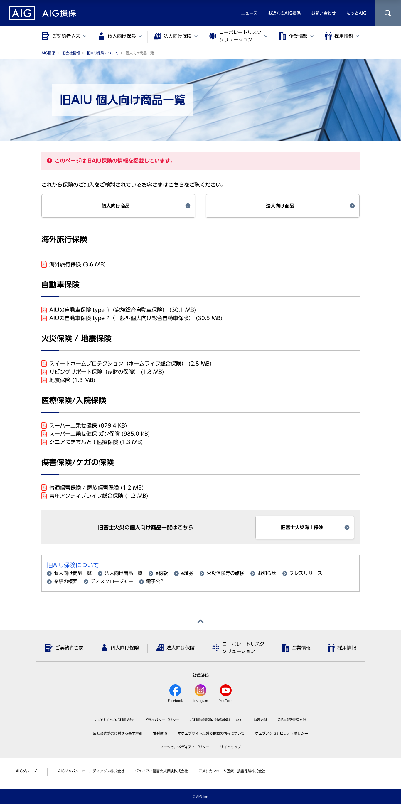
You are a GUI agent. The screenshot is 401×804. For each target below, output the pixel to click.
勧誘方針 (260, 719)
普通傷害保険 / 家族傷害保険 (96, 487)
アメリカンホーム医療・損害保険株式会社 (231, 771)
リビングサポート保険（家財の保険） (106, 371)
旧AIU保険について (73, 565)
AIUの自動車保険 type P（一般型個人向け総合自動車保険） (136, 318)
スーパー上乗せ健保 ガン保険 (99, 433)
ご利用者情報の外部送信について (216, 719)
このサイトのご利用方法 (114, 719)
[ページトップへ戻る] (200, 621)
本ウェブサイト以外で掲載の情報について (211, 733)
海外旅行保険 (77, 264)
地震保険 (72, 380)
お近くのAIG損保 (284, 13)
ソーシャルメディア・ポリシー (184, 747)
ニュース (249, 13)
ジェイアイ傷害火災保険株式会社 (161, 771)
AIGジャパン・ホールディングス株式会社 (91, 771)
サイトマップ (230, 747)
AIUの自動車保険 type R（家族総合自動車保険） (122, 309)
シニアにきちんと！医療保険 (96, 442)
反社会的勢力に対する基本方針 (117, 733)
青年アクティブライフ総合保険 (98, 495)
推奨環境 (160, 733)
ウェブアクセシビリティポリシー (281, 733)
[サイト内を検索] (388, 13)
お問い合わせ (323, 13)
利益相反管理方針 (292, 719)
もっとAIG (356, 13)
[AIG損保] (42, 13)
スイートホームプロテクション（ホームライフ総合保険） (130, 363)
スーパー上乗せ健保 (88, 425)
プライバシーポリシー (161, 719)
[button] (118, 206)
